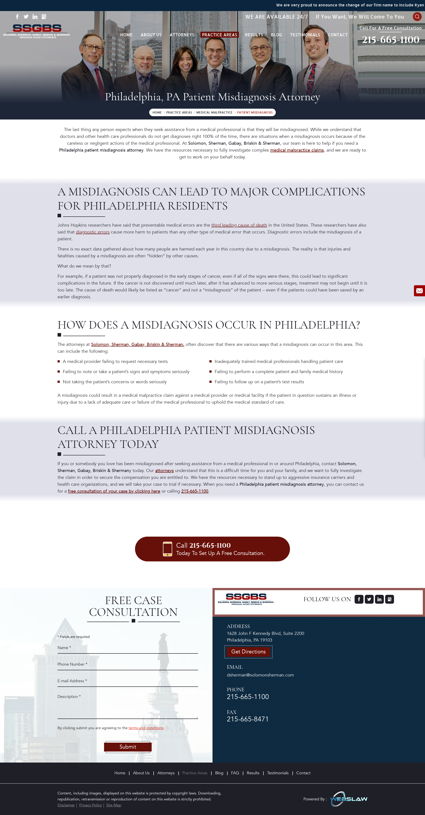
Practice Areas (219, 34)
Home (126, 34)
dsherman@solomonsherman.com (260, 675)
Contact (338, 34)
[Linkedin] (35, 16)
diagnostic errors (93, 232)
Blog (276, 34)
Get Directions (248, 651)
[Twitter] (26, 16)
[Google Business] (44, 16)
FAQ (235, 773)
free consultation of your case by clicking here (114, 491)
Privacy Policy (90, 805)
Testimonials (305, 34)
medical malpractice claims (297, 150)
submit (128, 747)
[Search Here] (417, 16)
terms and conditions (146, 727)
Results (254, 34)
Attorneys (182, 34)
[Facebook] (17, 16)
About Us (151, 34)
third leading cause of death (239, 225)
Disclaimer (66, 805)
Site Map (113, 805)
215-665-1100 (390, 40)
